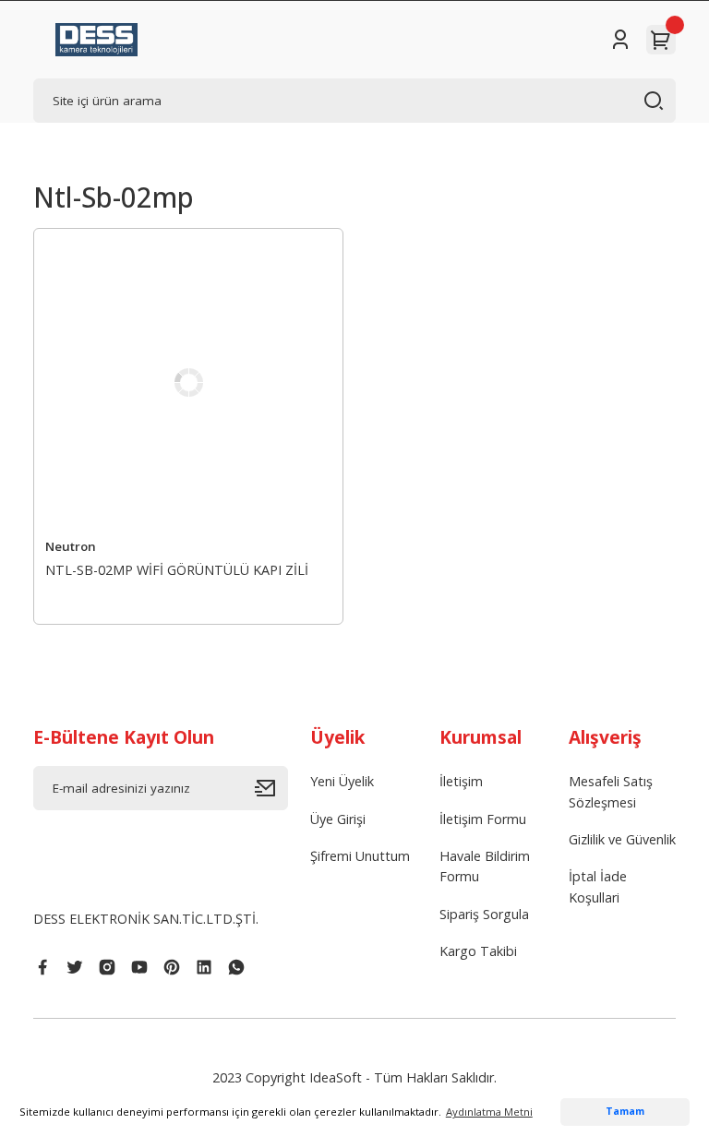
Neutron (70, 546)
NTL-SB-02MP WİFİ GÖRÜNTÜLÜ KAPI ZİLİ (176, 570)
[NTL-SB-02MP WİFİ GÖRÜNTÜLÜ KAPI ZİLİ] (188, 383)
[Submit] (271, 788)
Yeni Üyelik (342, 781)
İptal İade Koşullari (598, 886)
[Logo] (96, 39)
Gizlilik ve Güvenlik (622, 839)
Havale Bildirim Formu (484, 866)
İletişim (461, 781)
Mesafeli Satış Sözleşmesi (611, 791)
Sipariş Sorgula (484, 914)
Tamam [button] (625, 1111)
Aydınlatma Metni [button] (489, 1111)
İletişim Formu (482, 819)
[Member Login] (620, 39)
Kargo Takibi (478, 951)
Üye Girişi (338, 819)
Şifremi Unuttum (360, 856)
